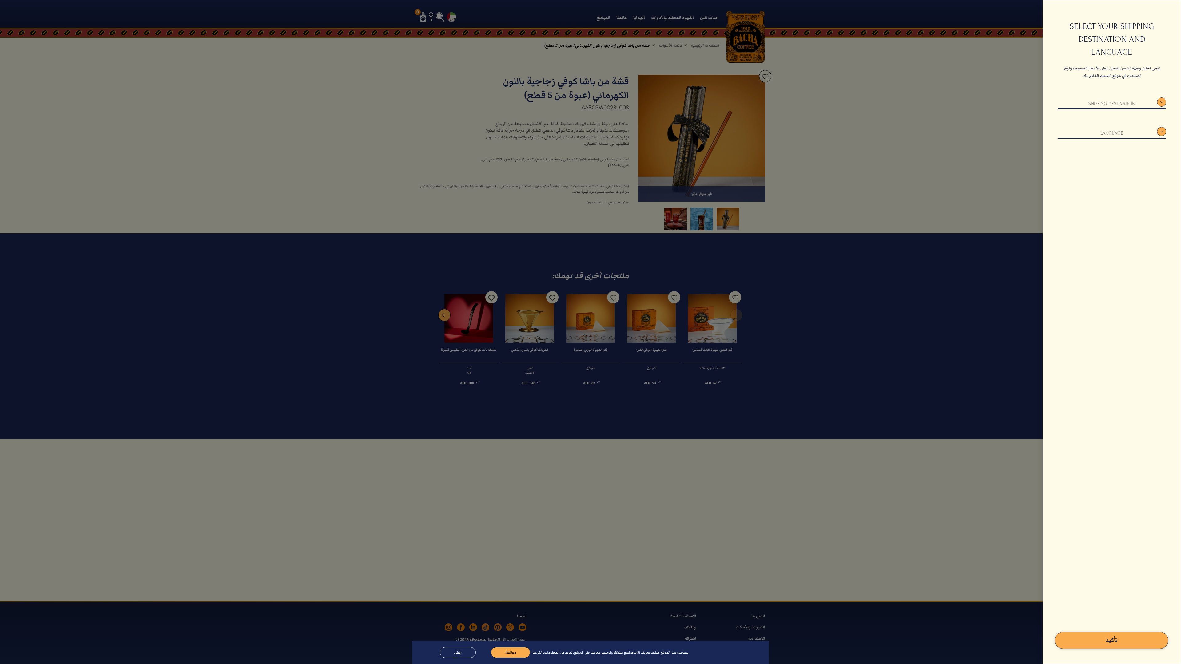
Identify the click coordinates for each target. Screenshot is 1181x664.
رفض (458, 652)
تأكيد (1111, 640)
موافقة (510, 652)
